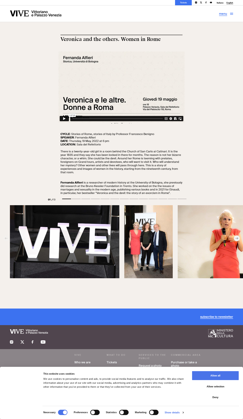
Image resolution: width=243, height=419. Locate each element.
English (229, 2)
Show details (172, 412)
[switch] (95, 412)
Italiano (220, 2)
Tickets (183, 2)
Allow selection (215, 386)
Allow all (215, 375)
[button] (66, 199)
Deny (215, 397)
